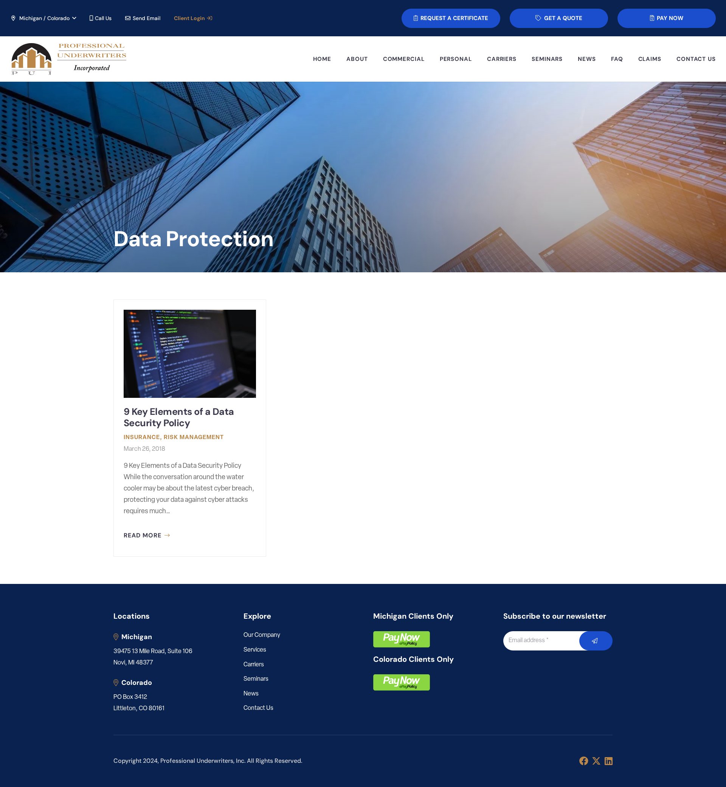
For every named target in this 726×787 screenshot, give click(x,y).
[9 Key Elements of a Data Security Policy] (189, 428)
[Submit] (596, 640)
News (251, 694)
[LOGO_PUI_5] (68, 59)
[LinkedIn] (609, 760)
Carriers (254, 665)
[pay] (401, 639)
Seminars (256, 679)
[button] (43, 18)
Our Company (262, 635)
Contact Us (258, 708)
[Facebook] (583, 760)
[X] (596, 761)
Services (255, 650)
